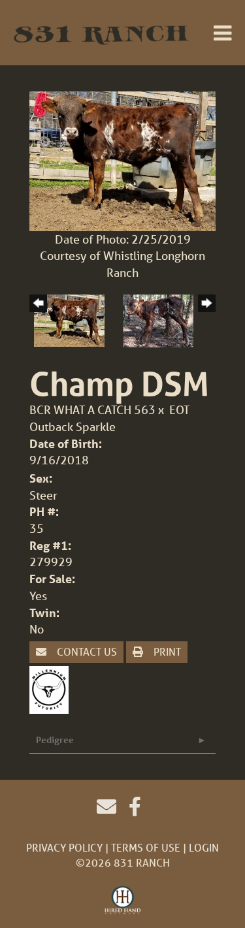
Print (166, 651)
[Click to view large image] (122, 159)
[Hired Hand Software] (122, 900)
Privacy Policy (64, 847)
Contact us (85, 651)
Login (204, 847)
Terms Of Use (145, 847)
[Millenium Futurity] (52, 688)
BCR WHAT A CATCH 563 (93, 409)
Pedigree (55, 739)
